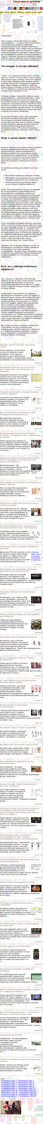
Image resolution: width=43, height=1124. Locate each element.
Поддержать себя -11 (9, 1090)
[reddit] (24, 8)
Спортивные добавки (28, 1)
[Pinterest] (41, 8)
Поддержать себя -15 (9, 1094)
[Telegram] (38, 8)
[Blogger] (18, 8)
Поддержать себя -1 (9, 1081)
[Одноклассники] (12, 8)
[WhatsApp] (35, 8)
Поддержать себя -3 (9, 1082)
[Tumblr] (29, 8)
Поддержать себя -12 (27, 1090)
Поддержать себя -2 (26, 1081)
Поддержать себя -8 (26, 1086)
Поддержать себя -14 (27, 1092)
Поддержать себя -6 (26, 1084)
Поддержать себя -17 (9, 1096)
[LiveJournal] (26, 8)
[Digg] (21, 8)
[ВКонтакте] (9, 8)
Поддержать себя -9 (9, 1088)
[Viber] (32, 8)
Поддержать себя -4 (26, 1082)
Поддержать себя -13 (9, 1092)
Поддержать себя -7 (9, 1086)
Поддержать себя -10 (26, 1088)
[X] (15, 8)
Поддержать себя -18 (27, 1096)
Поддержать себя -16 (27, 1094)
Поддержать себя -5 (9, 1084)
